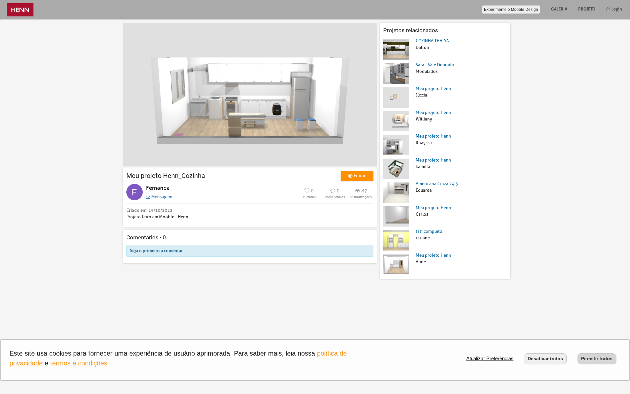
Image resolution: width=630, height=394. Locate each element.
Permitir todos (597, 358)
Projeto (586, 8)
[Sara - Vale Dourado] (396, 73)
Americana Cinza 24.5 (437, 183)
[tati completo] (396, 240)
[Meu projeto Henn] (396, 97)
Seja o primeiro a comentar (156, 250)
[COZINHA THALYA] (396, 49)
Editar (359, 176)
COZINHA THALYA (432, 41)
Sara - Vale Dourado (435, 65)
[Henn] (20, 9)
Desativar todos (545, 358)
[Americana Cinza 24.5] (396, 192)
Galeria (559, 8)
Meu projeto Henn (433, 88)
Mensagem (161, 197)
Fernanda (158, 188)
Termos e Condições (78, 363)
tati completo (429, 231)
